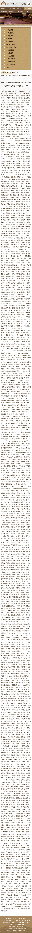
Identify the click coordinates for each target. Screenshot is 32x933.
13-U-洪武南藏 (10, 64)
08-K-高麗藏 (10, 50)
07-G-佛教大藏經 (11, 47)
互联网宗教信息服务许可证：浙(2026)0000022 (16, 922)
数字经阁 (28, 8)
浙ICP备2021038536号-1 (18, 930)
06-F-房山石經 (10, 44)
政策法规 (20, 12)
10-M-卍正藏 (10, 56)
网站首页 (4, 8)
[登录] (29, 2)
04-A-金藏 (9, 38)
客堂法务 (12, 12)
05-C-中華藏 (10, 41)
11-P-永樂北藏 (10, 58)
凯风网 (23, 918)
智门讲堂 (20, 8)
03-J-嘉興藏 (9, 36)
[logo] (9, 1)
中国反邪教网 (17, 918)
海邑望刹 (12, 8)
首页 (10, 75)
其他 (7, 67)
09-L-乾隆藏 (9, 53)
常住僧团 (4, 12)
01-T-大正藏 (9, 30)
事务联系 (28, 12)
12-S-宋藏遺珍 (10, 61)
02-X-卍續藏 (10, 33)
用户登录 (23, 4)
